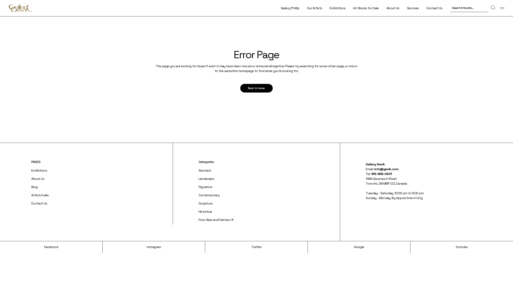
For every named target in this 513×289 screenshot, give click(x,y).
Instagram (154, 247)
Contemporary (209, 195)
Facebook (51, 247)
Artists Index (40, 195)
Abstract (205, 170)
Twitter (256, 247)
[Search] (493, 7)
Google (359, 247)
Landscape (206, 179)
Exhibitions (39, 170)
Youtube (462, 247)
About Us (37, 179)
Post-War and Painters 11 (216, 220)
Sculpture (205, 203)
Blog (34, 187)
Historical (205, 212)
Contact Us (39, 203)
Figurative (205, 187)
